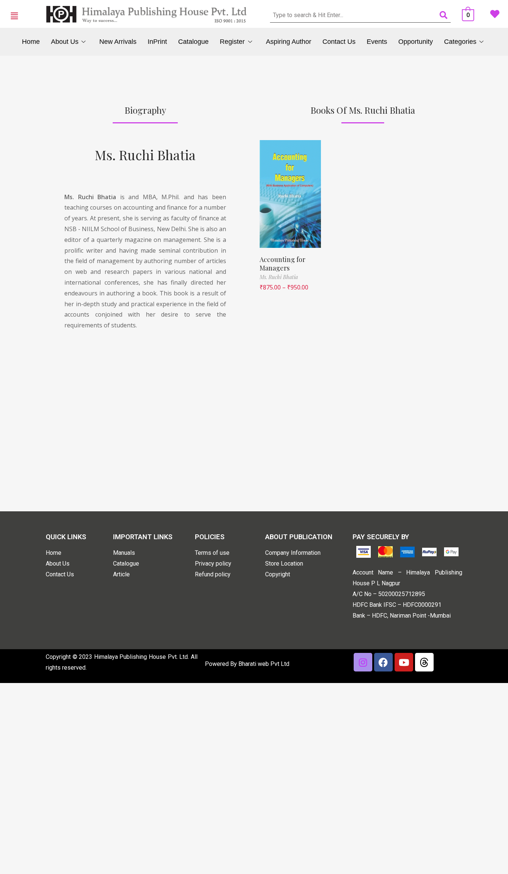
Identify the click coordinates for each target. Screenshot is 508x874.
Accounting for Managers (282, 263)
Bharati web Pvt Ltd (263, 663)
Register (232, 41)
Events (377, 41)
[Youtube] (404, 662)
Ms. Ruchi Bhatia (145, 155)
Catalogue (193, 41)
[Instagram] (363, 662)
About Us (64, 41)
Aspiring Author (288, 41)
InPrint (157, 41)
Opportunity (415, 41)
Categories (460, 41)
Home (31, 41)
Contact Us (339, 41)
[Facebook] (383, 662)
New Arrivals (117, 41)
